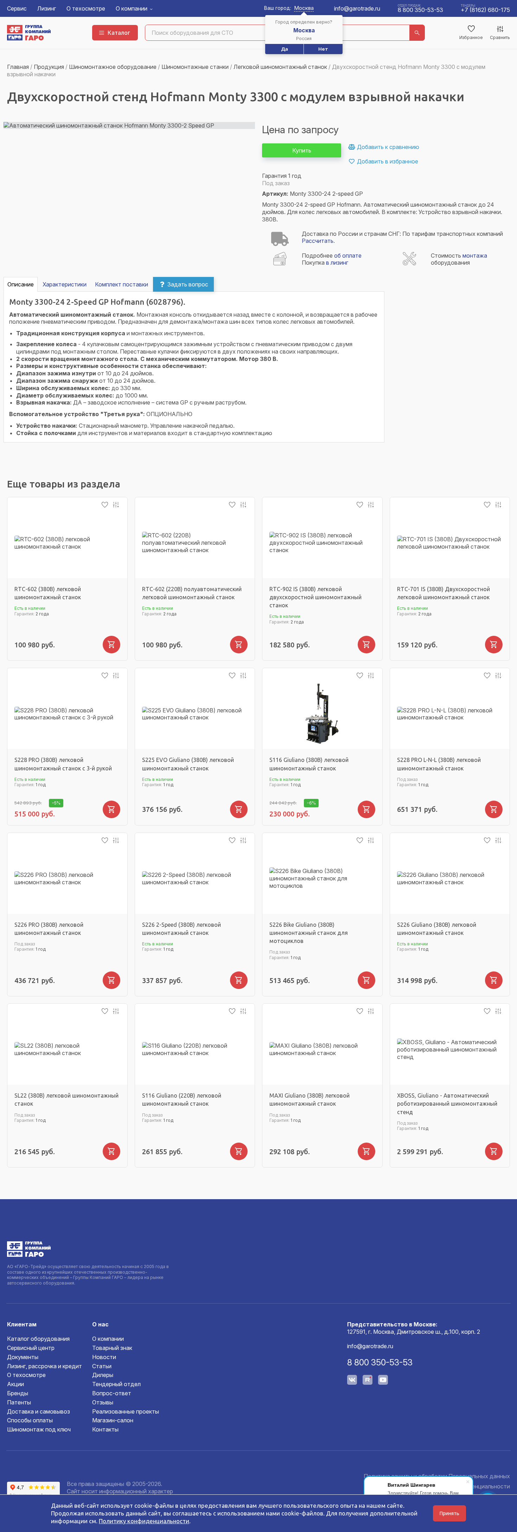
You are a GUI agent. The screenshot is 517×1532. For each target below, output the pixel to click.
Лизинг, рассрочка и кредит (44, 1366)
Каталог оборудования (38, 1338)
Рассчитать (317, 240)
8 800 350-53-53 (420, 9)
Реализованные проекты (125, 1411)
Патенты (19, 1402)
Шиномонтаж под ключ (39, 1429)
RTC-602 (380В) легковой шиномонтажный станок (47, 593)
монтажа (474, 255)
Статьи (101, 1366)
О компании (131, 8)
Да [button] (284, 49)
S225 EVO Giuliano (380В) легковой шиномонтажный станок (188, 764)
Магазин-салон (112, 1420)
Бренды (17, 1393)
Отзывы (102, 1402)
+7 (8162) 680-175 (485, 9)
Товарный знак (112, 1347)
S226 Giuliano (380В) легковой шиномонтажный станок (436, 929)
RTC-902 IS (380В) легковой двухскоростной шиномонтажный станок (315, 597)
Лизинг (46, 8)
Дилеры (102, 1374)
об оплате (348, 255)
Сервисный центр (31, 1347)
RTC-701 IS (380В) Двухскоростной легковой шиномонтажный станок (443, 593)
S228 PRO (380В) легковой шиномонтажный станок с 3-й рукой (63, 764)
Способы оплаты (30, 1420)
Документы (22, 1356)
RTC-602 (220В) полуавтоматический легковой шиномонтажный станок (192, 593)
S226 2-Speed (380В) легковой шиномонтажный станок (181, 929)
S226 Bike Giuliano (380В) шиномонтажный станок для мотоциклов (308, 933)
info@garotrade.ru (357, 8)
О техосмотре (85, 8)
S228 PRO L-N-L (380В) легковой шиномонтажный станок (439, 764)
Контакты (105, 1429)
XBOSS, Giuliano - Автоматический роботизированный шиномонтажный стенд (447, 1103)
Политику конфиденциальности (144, 1521)
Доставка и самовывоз (38, 1411)
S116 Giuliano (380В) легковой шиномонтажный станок (309, 764)
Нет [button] (323, 49)
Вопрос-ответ (111, 1393)
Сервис (17, 8)
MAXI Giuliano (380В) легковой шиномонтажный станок (309, 1099)
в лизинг (337, 262)
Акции (15, 1384)
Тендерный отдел (116, 1384)
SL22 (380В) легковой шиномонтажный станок (66, 1099)
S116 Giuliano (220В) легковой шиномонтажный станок (181, 1099)
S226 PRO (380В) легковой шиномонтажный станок (48, 929)
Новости (104, 1356)
